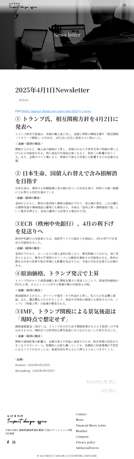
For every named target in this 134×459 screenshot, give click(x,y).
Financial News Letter (91, 425)
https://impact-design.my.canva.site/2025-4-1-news (56, 111)
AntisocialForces (87, 448)
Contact (81, 414)
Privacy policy (85, 442)
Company (82, 437)
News (79, 420)
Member (81, 431)
